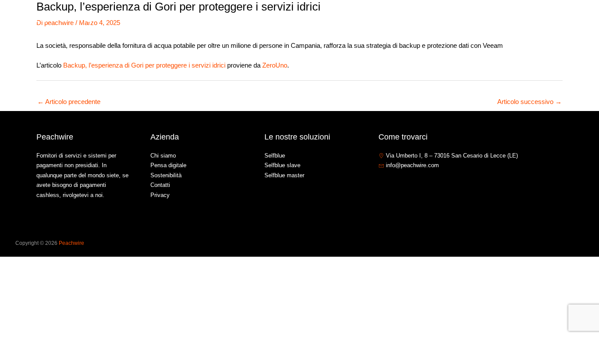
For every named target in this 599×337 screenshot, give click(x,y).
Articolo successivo (529, 101)
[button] (466, 19)
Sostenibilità (166, 175)
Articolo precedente (68, 101)
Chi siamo (408, 19)
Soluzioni (449, 19)
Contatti (524, 19)
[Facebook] (382, 184)
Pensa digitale (168, 165)
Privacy (160, 195)
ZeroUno (274, 65)
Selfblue (274, 155)
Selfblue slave (282, 165)
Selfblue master (284, 175)
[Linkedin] (409, 184)
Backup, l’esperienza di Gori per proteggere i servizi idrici (144, 65)
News (492, 19)
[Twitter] (395, 184)
